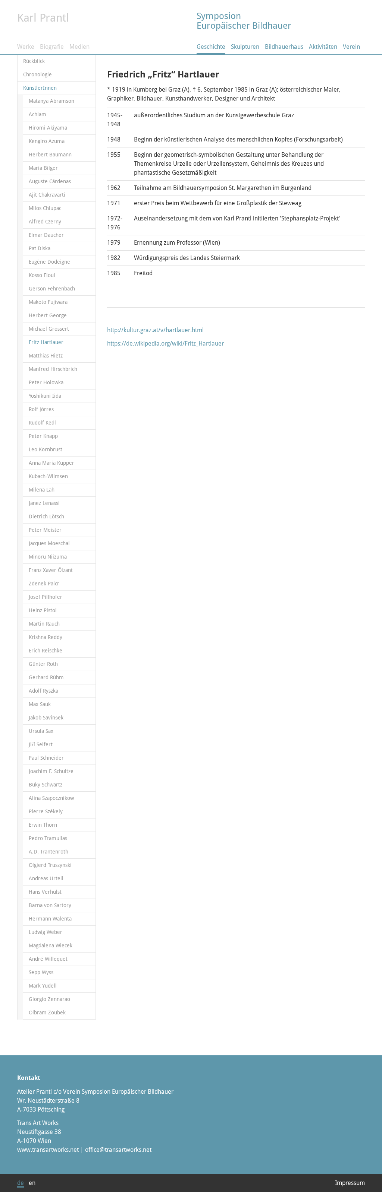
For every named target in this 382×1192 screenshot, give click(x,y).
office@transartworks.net (118, 1149)
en (32, 1182)
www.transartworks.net (48, 1149)
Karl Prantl (43, 17)
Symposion (244, 21)
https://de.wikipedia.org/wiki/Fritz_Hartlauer (165, 343)
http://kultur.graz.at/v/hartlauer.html (155, 330)
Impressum (350, 1182)
